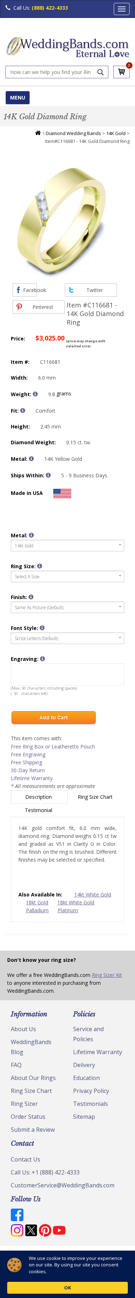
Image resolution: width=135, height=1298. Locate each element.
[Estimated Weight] (35, 394)
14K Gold (116, 133)
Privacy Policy (91, 1091)
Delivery (84, 1065)
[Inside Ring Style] (22, 410)
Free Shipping (26, 762)
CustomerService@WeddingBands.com (62, 1185)
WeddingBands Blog (31, 1047)
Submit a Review (33, 1130)
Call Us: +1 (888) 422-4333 (45, 1172)
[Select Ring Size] (39, 566)
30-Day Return (28, 770)
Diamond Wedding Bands (73, 133)
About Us (23, 1029)
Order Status (28, 1117)
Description (39, 796)
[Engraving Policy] (42, 627)
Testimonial (39, 810)
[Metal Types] (31, 458)
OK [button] (67, 1287)
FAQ (16, 1065)
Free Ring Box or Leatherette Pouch (53, 746)
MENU (17, 97)
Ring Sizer (24, 1104)
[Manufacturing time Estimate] (48, 475)
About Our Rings (33, 1078)
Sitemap (84, 1117)
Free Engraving (28, 754)
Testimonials (90, 1104)
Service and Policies (88, 1034)
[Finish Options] (30, 596)
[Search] (100, 72)
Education (86, 1078)
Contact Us (25, 1159)
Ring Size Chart (96, 796)
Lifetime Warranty (32, 778)
